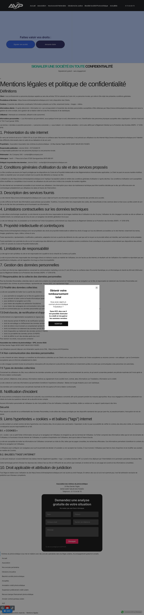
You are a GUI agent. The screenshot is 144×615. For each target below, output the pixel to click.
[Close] (96, 287)
